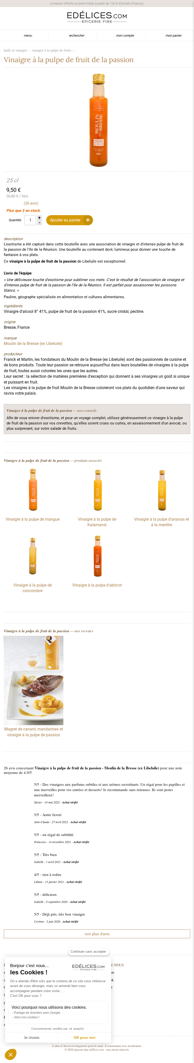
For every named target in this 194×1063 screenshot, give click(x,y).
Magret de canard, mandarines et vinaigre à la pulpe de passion (33, 732)
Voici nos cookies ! (26, 1017)
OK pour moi (84, 1037)
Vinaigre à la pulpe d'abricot (97, 585)
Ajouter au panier (65, 220)
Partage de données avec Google (37, 1013)
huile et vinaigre (15, 50)
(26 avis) (31, 203)
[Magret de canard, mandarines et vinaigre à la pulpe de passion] (33, 681)
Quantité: (15, 220)
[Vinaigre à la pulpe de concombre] (32, 576)
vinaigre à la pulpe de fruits (51, 50)
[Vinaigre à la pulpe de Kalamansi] (97, 510)
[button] (11, 1054)
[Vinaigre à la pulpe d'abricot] (97, 576)
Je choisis (31, 1037)
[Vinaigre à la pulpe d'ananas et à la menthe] (161, 510)
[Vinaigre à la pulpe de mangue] (32, 510)
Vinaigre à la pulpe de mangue (33, 519)
